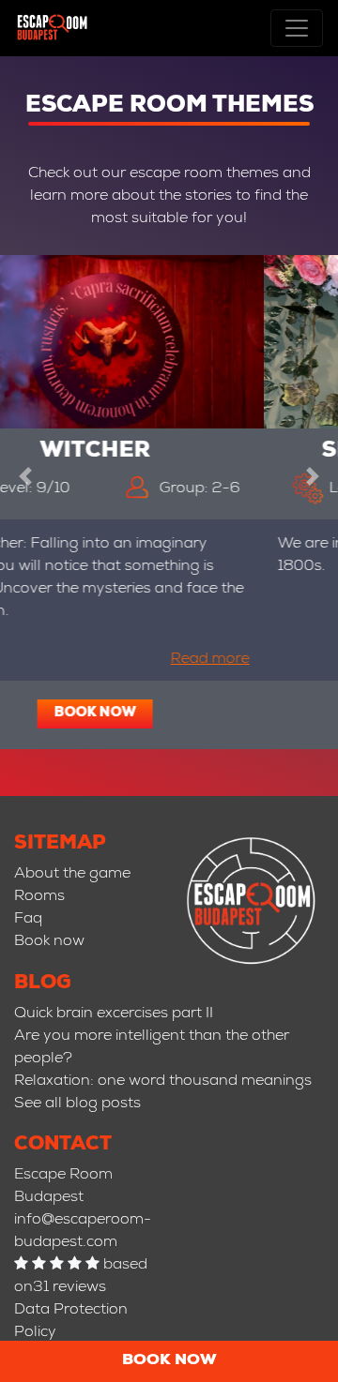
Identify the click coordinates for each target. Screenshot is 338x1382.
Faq (28, 919)
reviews (79, 1288)
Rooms (39, 897)
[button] (25, 473)
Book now (169, 1361)
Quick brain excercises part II (113, 1014)
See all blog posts (77, 1104)
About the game (72, 874)
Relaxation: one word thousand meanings (163, 1081)
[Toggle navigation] (296, 28)
